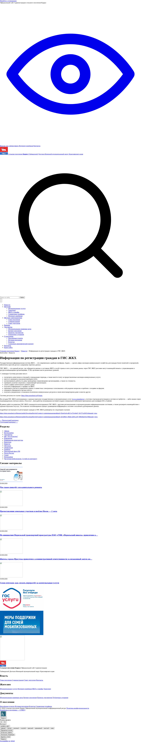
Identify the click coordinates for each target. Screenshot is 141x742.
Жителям (7, 307)
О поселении (8, 336)
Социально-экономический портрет (21, 344)
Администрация (14, 321)
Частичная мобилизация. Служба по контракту (20, 459)
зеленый (16, 728)
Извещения (8, 438)
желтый (46, 728)
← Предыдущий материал (9, 420)
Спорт (6, 455)
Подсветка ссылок (6, 730)
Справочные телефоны (16, 314)
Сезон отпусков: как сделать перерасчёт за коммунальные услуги (29, 583)
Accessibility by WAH (7, 741)
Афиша (6, 431)
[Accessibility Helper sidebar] (3, 714)
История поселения (15, 340)
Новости (7, 305)
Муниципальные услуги (16, 308)
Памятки (7, 449)
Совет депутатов (14, 323)
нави (52, 728)
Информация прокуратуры (13, 440)
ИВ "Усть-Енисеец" (11, 436)
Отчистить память (6, 732)
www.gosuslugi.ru (78, 399)
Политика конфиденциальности (77, 708)
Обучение (7, 446)
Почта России (9, 453)
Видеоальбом (9, 433)
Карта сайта (8, 347)
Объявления (8, 448)
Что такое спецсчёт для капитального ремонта (21, 487)
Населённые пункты (15, 338)
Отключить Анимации (7, 735)
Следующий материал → (9, 422)
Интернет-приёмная (26, 146)
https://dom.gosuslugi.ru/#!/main (31, 395)
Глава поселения (14, 320)
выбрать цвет (5, 726)
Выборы (7, 325)
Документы (8, 327)
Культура (11, 342)
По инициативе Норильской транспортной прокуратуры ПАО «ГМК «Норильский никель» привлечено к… (49, 535)
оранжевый (38, 728)
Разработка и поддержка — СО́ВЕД (12, 710)
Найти (22, 297)
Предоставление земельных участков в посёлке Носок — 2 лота (28, 511)
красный (30, 728)
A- (1, 722)
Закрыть (3, 718)
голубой (23, 728)
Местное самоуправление (13, 318)
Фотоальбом (8, 457)
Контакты (36, 146)
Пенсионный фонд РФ (12, 451)
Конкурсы (7, 442)
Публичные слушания (16, 334)
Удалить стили (5, 737)
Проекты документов (15, 333)
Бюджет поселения (14, 331)
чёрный (3, 728)
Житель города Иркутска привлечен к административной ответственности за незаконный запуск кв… (46, 559)
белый (9, 728)
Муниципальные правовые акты (19, 329)
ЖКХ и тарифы (13, 312)
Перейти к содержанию (8, 1)
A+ (5, 722)
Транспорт (12, 310)
